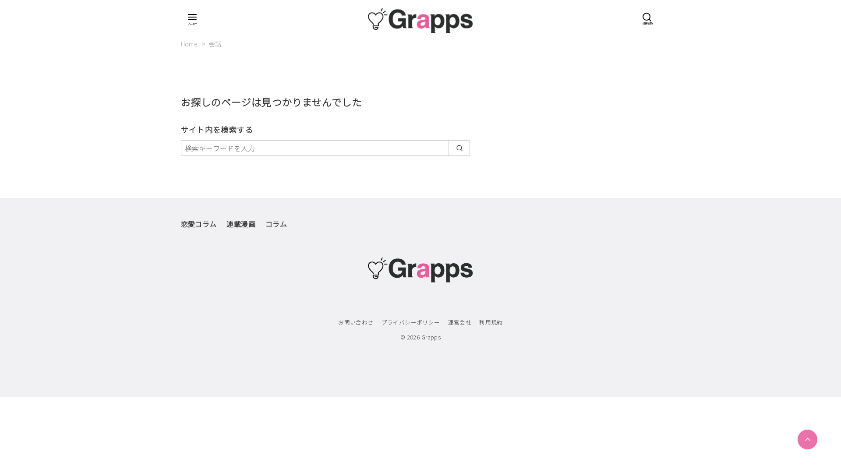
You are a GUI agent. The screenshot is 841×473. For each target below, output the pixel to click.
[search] (459, 148)
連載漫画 (240, 224)
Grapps (431, 337)
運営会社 (460, 322)
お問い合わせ (355, 322)
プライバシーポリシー (411, 322)
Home (190, 43)
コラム (276, 224)
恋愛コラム (199, 224)
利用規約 (491, 322)
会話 (215, 43)
